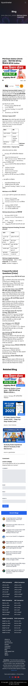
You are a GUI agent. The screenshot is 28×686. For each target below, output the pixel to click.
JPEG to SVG (17, 596)
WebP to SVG (6, 632)
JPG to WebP (6, 594)
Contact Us (8, 641)
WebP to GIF (5, 628)
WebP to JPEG (6, 623)
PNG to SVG (5, 614)
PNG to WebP (6, 612)
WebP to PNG (6, 625)
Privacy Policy (20, 674)
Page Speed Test (9, 651)
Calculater (8, 646)
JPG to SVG (5, 596)
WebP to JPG (6, 621)
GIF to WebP (17, 612)
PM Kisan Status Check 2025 (22, 16)
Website (4, 498)
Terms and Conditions (9, 674)
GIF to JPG (17, 603)
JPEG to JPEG (18, 587)
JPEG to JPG (17, 585)
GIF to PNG (17, 607)
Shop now (21, 86)
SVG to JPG (17, 621)
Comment (5, 468)
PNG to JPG (5, 603)
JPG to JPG (5, 585)
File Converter (9, 643)
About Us (7, 639)
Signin (6, 653)
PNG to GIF (5, 610)
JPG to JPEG (5, 587)
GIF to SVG (17, 614)
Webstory (7, 648)
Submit (5, 506)
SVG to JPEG (17, 623)
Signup (6, 655)
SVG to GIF (17, 628)
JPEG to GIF (17, 592)
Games (7, 644)
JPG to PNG (5, 589)
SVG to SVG (17, 632)
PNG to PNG (5, 607)
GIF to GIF (17, 610)
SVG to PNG (17, 625)
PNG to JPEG (5, 605)
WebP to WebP (6, 630)
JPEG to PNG (17, 589)
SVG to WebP (18, 630)
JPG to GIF (5, 592)
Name (3, 485)
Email (3, 491)
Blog (6, 649)
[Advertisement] (14, 38)
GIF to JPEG (17, 605)
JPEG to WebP (18, 594)
